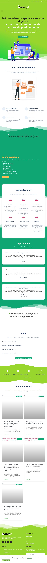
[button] (2, 11)
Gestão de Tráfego (10, 221)
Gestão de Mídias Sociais (23, 221)
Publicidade (36, 221)
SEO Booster (10, 204)
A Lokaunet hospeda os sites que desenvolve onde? (11, 345)
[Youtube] (8, 542)
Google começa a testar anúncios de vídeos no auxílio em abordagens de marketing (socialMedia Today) (11, 467)
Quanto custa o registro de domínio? (9, 341)
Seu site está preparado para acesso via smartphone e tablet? (12, 508)
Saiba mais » (6, 434)
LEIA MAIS (29, 558)
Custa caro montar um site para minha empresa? (11, 353)
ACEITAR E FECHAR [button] (5, 560)
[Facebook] (3, 542)
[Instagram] (5, 542)
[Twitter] (11, 542)
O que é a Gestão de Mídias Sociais (8, 349)
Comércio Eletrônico (37, 204)
